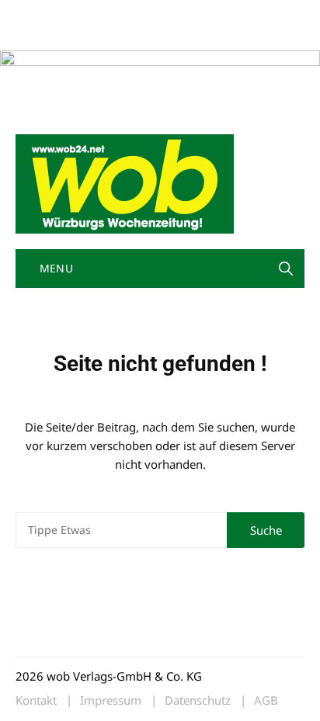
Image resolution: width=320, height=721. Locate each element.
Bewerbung (42, 33)
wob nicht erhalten (122, 14)
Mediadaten (43, 14)
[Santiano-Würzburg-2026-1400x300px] (160, 83)
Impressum (245, 14)
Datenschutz (198, 700)
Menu (54, 268)
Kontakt (192, 14)
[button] (286, 268)
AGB (266, 700)
